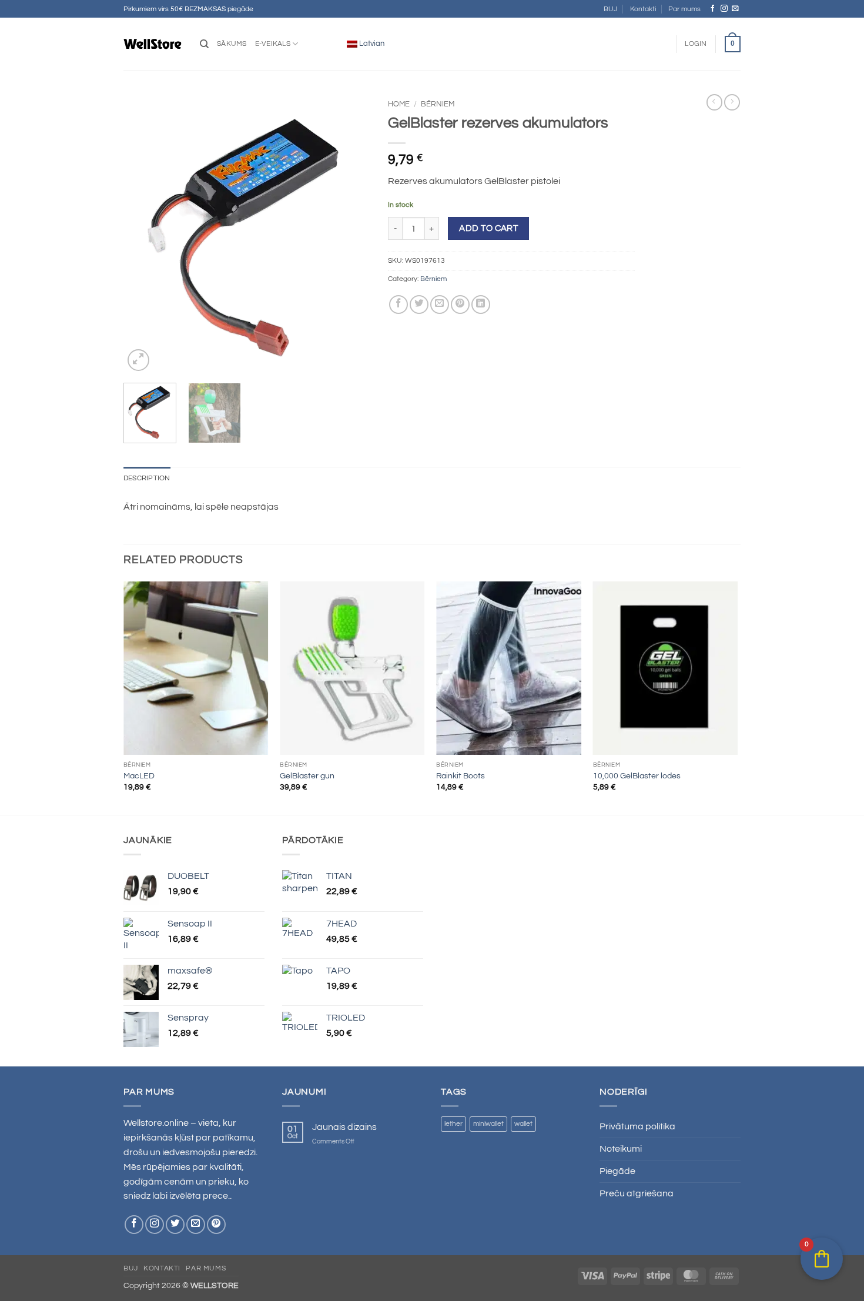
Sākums (232, 44)
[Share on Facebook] (398, 304)
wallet (523, 1124)
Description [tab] (146, 478)
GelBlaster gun (307, 776)
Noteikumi (621, 1148)
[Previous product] (732, 102)
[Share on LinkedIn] (480, 304)
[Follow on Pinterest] (216, 1224)
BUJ (610, 9)
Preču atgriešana (637, 1193)
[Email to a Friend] (439, 304)
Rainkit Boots (460, 776)
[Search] (204, 44)
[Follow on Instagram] (724, 8)
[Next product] (714, 102)
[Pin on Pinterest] (460, 304)
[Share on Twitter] (419, 304)
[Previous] (143, 234)
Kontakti (643, 9)
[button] (695, 44)
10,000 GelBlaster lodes (637, 776)
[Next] (350, 234)
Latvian (370, 43)
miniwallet (488, 1124)
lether (453, 1124)
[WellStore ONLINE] (152, 44)
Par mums (684, 9)
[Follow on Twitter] (175, 1224)
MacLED (139, 776)
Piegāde (617, 1171)
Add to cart (488, 228)
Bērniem (437, 104)
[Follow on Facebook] (712, 8)
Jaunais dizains (344, 1127)
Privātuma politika (637, 1126)
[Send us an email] (735, 8)
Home (399, 104)
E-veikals (272, 44)
